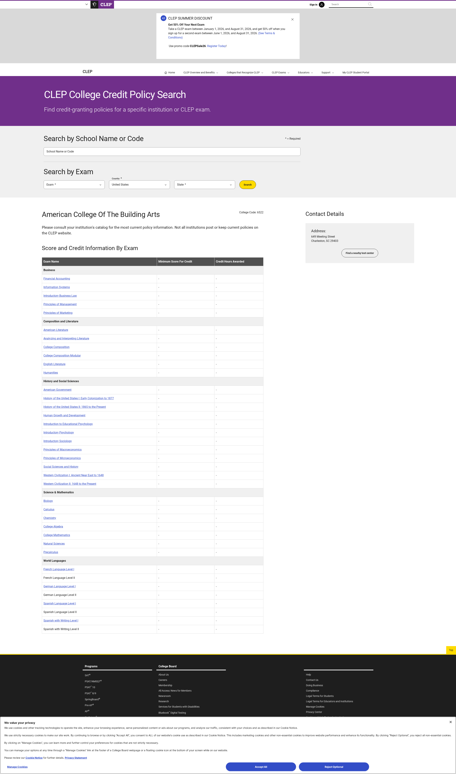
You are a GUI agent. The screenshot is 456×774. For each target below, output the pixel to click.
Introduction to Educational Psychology (68, 424)
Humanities (50, 372)
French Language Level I (58, 569)
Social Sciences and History (60, 466)
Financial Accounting (56, 278)
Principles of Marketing (57, 313)
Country (116, 178)
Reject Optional (334, 766)
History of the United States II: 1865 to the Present (74, 407)
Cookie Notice (34, 757)
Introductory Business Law (60, 295)
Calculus (48, 509)
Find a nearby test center (360, 253)
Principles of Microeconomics (62, 458)
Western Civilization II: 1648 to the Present (69, 483)
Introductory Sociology (57, 441)
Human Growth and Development (64, 415)
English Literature (54, 364)
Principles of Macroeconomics (62, 449)
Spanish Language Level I (59, 603)
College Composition (56, 347)
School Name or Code (60, 151)
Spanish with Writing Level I (60, 620)
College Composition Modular (62, 355)
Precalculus (50, 552)
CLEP (87, 71)
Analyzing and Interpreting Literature (66, 338)
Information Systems (56, 287)
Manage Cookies (17, 766)
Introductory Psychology (58, 432)
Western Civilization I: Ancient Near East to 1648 (73, 475)
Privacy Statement (76, 757)
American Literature (55, 330)
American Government (57, 389)
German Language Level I (59, 586)
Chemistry (49, 518)
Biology (48, 501)
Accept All (261, 766)
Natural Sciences (54, 543)
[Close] (451, 722)
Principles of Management (60, 304)
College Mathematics (56, 535)
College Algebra (53, 526)
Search (248, 184)
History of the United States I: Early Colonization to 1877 (78, 398)
